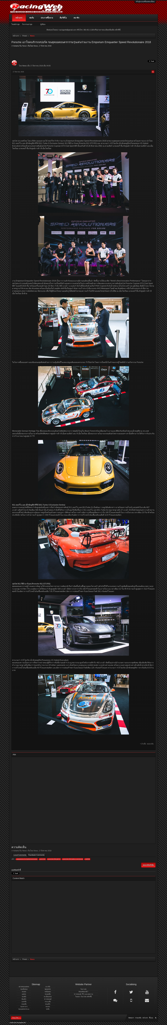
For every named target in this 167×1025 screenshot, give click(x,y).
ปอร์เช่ (88, 859)
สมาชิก (76, 18)
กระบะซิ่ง (48, 1001)
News (24, 46)
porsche (42, 859)
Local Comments (20, 855)
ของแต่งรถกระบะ (23, 1009)
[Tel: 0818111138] (131, 1000)
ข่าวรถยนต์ (47, 999)
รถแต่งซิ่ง (48, 994)
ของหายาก (23, 1006)
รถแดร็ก (47, 1004)
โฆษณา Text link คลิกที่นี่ (83, 996)
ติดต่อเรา (131, 1018)
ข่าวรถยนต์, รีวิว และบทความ (83, 994)
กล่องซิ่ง (23, 1004)
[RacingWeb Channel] (147, 992)
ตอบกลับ (150, 744)
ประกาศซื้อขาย (47, 18)
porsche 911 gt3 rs (54, 859)
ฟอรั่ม (31, 18)
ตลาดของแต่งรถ (24, 986)
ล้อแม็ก (24, 999)
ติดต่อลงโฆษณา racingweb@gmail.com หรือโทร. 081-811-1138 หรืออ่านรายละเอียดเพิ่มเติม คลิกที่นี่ (83, 30)
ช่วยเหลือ (138, 1018)
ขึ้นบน (151, 1018)
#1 (153, 72)
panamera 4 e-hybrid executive (27, 859)
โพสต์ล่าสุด (15, 24)
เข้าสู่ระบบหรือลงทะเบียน (145, 1)
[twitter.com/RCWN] (131, 992)
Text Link (83, 989)
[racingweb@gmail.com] (147, 1000)
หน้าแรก (19, 18)
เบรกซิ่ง (24, 1001)
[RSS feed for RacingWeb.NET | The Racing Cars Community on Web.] (156, 1015)
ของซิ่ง (24, 996)
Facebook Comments (36, 855)
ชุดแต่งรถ (48, 989)
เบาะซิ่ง (47, 986)
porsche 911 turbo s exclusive (73, 859)
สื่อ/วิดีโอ (63, 18)
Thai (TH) (15, 1018)
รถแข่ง (48, 1006)
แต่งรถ (24, 994)
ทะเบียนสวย (48, 996)
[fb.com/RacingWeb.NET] (115, 992)
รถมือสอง (48, 991)
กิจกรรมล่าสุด (27, 24)
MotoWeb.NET (83, 991)
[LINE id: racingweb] (115, 1000)
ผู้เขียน (42, 24)
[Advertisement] (81, 801)
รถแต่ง (24, 991)
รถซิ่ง (47, 1009)
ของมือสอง (23, 989)
